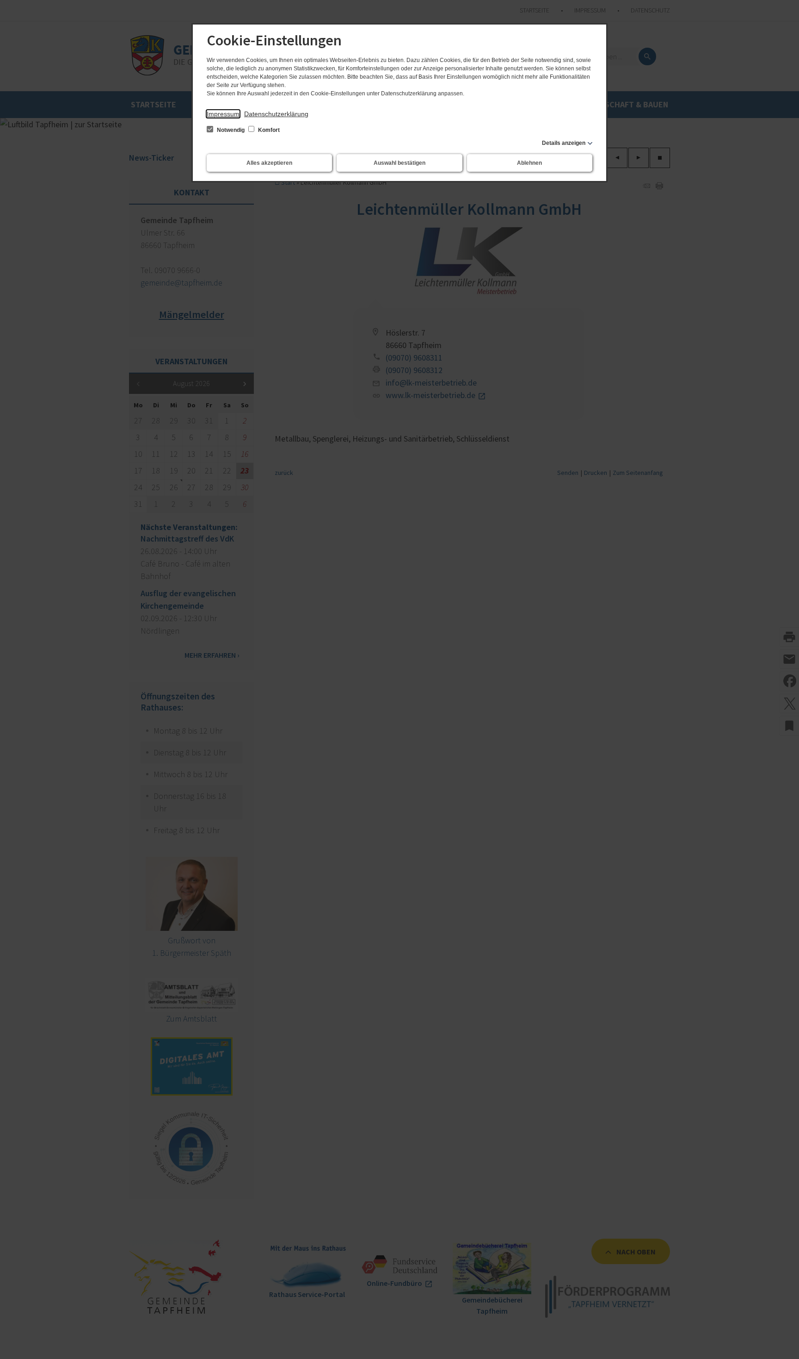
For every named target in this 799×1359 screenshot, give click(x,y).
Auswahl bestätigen (399, 163)
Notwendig (230, 130)
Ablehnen (529, 163)
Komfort (268, 130)
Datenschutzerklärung (276, 114)
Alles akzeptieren (269, 163)
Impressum (223, 114)
